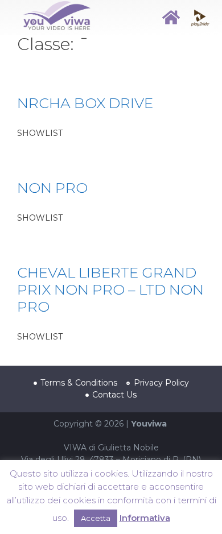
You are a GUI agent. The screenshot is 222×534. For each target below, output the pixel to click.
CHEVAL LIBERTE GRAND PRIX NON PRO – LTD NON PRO (110, 289)
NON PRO (52, 187)
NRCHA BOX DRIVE (85, 102)
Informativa (145, 517)
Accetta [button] (95, 518)
